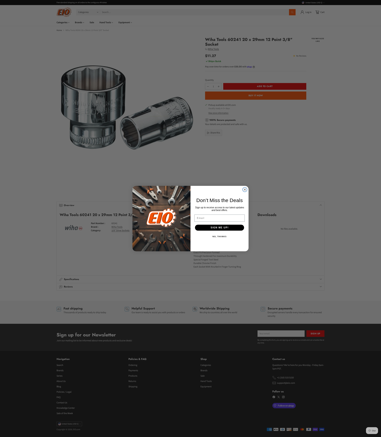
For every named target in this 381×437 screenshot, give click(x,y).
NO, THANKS (220, 237)
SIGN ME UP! (220, 227)
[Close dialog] (245, 189)
